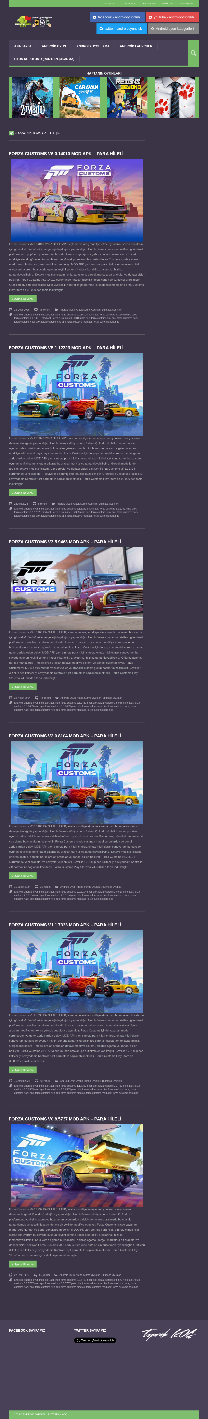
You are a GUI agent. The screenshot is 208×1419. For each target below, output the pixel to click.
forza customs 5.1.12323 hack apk (80, 508)
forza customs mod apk (79, 321)
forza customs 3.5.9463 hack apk (79, 702)
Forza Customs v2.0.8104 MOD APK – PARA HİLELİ (65, 735)
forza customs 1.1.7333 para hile (63, 1089)
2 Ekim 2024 (21, 503)
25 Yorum (45, 886)
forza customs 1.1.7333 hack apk (79, 1085)
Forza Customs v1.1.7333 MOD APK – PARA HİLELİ (65, 924)
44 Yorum (45, 697)
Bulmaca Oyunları (111, 309)
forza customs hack (127, 318)
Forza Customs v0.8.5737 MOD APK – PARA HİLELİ (65, 1118)
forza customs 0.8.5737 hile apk (115, 1279)
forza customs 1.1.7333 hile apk (115, 1085)
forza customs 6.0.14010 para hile (71, 318)
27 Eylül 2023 (21, 1275)
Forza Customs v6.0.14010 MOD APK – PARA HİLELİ (66, 153)
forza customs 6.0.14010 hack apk (80, 314)
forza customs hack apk (27, 321)
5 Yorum (42, 503)
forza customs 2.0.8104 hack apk (79, 891)
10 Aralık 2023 (22, 1081)
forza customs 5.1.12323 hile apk (118, 508)
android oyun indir (34, 314)
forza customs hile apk (53, 321)
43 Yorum (45, 1081)
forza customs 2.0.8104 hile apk (115, 891)
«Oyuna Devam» (23, 298)
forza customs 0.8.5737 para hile (63, 1283)
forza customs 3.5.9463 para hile (63, 706)
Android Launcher (136, 46)
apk (47, 314)
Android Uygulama (92, 46)
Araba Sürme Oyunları (88, 309)
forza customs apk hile (103, 318)
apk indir (55, 314)
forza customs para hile (106, 321)
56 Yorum (44, 1275)
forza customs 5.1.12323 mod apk (32, 512)
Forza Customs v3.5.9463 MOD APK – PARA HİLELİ (65, 541)
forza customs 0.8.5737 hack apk (79, 1279)
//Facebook (148, 3)
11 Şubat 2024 (22, 886)
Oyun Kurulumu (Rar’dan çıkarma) (44, 59)
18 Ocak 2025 (22, 309)
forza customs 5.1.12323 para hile (71, 512)
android (18, 314)
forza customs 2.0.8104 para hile (63, 895)
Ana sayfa (109, 3)
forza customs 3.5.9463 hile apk (115, 702)
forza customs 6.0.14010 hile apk (118, 314)
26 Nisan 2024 (22, 697)
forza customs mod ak (73, 1093)
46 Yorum (44, 309)
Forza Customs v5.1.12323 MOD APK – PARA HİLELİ (66, 347)
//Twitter (167, 3)
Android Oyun (54, 46)
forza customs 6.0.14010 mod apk (32, 318)
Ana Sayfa (22, 46)
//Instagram (186, 3)
